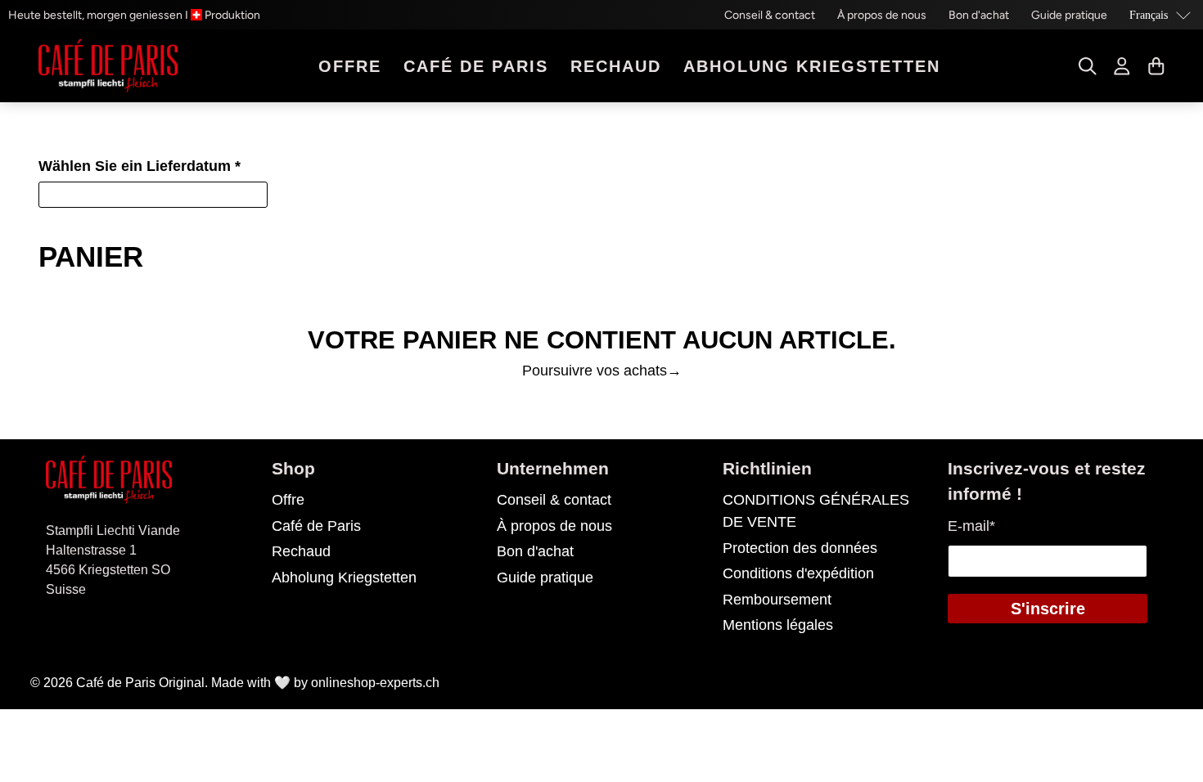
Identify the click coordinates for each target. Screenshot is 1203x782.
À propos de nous (881, 15)
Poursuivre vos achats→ (602, 370)
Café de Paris (475, 66)
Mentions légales (778, 625)
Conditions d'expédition (798, 573)
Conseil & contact (769, 15)
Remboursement (777, 599)
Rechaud (615, 66)
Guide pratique (1069, 15)
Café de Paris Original (140, 683)
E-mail (971, 526)
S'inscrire (1048, 609)
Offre (349, 66)
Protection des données (800, 548)
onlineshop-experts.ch (375, 683)
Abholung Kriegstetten (811, 66)
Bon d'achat (978, 15)
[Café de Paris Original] (108, 66)
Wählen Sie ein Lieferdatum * (139, 166)
